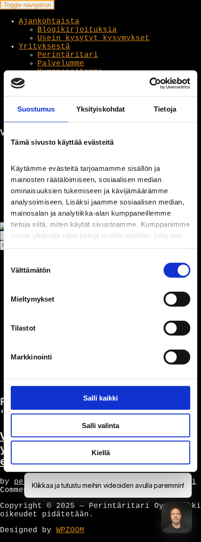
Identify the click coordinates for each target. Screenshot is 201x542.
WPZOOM (70, 530)
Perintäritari (67, 55)
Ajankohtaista (49, 21)
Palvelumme (60, 63)
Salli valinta (100, 425)
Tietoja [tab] (165, 109)
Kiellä (101, 453)
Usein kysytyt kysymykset (93, 38)
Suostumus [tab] (36, 109)
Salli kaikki (100, 398)
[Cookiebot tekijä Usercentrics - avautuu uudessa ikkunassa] (149, 83)
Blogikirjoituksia (77, 30)
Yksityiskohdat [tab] (100, 109)
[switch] (177, 299)
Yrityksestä (44, 46)
